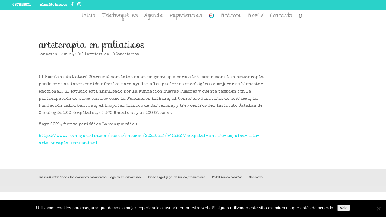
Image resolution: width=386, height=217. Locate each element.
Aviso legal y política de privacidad (176, 177)
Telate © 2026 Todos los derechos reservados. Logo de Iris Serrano (90, 177)
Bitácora (231, 17)
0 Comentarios (125, 54)
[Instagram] (79, 4)
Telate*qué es (120, 17)
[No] (378, 209)
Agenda (153, 17)
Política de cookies (227, 177)
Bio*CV (256, 17)
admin (51, 54)
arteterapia (98, 54)
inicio (88, 17)
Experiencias (186, 17)
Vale (343, 208)
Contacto (281, 17)
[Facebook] (72, 4)
